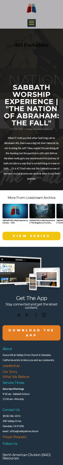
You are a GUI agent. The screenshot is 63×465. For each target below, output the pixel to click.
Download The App (32, 332)
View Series (31, 236)
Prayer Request (14, 437)
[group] (15, 215)
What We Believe (16, 377)
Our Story (10, 372)
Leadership (11, 366)
